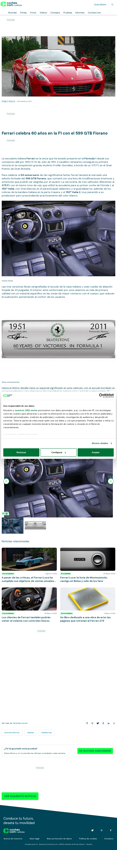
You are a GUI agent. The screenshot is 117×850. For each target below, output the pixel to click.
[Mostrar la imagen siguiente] (111, 481)
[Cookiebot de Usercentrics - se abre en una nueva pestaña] (101, 395)
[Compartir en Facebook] (102, 723)
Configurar (56, 452)
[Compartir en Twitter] (97, 723)
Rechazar (21, 452)
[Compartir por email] (86, 723)
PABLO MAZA (8, 101)
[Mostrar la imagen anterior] (6, 481)
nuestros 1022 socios (26, 410)
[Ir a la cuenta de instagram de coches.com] (101, 830)
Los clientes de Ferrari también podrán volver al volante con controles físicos (26, 590)
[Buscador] (112, 4)
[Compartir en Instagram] (92, 723)
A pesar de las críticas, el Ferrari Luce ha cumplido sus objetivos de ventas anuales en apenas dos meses (28, 552)
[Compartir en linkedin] (108, 723)
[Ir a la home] (11, 4)
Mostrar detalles (100, 443)
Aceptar (96, 452)
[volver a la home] (14, 830)
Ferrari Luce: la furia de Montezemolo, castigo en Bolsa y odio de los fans (85, 550)
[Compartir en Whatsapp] (113, 723)
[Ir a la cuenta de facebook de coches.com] (111, 830)
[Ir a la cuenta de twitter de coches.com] (92, 830)
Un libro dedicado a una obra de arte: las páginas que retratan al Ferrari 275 (85, 590)
